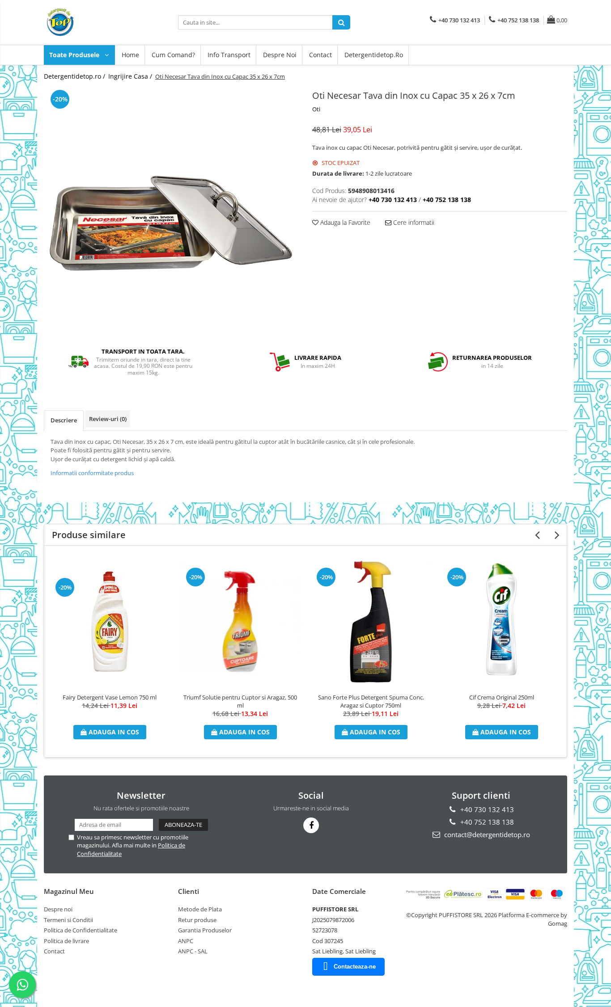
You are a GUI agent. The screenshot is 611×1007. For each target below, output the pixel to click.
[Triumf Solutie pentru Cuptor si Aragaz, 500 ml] (240, 622)
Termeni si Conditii (68, 920)
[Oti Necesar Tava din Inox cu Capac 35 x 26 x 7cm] (171, 213)
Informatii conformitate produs (92, 473)
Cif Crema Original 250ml (501, 697)
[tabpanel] (171, 213)
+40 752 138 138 (486, 821)
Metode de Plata (200, 909)
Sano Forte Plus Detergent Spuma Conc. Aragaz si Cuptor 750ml (371, 701)
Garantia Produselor (205, 930)
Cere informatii (412, 222)
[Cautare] (341, 22)
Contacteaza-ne (355, 966)
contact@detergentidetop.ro (486, 834)
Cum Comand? (173, 55)
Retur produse (197, 920)
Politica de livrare (66, 941)
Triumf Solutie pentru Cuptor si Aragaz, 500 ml (240, 701)
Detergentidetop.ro (373, 55)
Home (130, 55)
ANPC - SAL (193, 951)
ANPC (185, 941)
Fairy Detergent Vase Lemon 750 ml (110, 697)
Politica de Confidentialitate (80, 930)
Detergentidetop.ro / (75, 76)
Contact (320, 55)
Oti (316, 109)
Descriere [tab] (64, 420)
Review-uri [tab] (108, 419)
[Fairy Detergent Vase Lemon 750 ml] (109, 621)
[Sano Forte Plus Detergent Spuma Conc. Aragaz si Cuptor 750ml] (371, 622)
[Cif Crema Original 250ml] (501, 622)
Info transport (229, 55)
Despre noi (280, 55)
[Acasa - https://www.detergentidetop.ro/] (88, 22)
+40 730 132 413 (486, 809)
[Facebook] (311, 825)
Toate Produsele (75, 55)
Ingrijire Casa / (131, 76)
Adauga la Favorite (344, 222)
